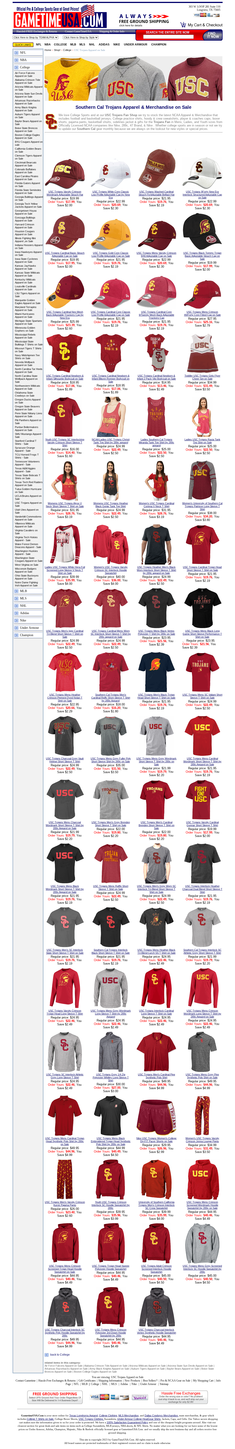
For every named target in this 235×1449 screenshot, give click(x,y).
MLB (73, 44)
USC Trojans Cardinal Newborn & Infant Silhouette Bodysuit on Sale (65, 377)
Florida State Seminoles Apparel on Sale (28, 191)
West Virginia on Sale (26, 564)
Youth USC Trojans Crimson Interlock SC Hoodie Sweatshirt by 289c (111, 1205)
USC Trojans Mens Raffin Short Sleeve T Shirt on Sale (110, 887)
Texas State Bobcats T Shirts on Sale (27, 477)
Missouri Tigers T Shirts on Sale (28, 350)
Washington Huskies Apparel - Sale (26, 552)
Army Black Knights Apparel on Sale (26, 109)
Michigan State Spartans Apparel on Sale (28, 322)
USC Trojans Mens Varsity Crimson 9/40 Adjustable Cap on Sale (156, 254)
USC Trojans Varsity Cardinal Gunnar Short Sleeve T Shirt (202, 824)
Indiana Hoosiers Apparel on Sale (29, 246)
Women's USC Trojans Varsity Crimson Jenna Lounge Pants (202, 1140)
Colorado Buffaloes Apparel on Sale (25, 171)
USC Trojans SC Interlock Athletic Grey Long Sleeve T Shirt (65, 1076)
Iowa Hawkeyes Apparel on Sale (28, 253)
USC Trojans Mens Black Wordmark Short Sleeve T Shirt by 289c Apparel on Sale (65, 889)
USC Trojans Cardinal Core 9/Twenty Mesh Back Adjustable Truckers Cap (156, 314)
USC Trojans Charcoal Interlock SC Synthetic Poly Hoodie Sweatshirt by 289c (65, 1332)
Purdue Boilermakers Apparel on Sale (26, 428)
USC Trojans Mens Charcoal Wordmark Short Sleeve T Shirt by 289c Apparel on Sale (65, 825)
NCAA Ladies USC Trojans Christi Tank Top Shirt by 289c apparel (110, 441)
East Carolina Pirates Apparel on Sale (26, 178)
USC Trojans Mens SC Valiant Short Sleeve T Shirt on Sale (202, 696)
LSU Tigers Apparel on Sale (27, 295)
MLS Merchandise (128, 1415)
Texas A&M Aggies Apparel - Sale (25, 470)
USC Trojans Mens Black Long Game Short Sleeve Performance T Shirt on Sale (202, 633)
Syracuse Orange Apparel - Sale (25, 449)
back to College (60, 1355)
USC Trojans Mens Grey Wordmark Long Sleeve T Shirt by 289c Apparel (111, 1013)
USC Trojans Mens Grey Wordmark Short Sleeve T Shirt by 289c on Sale (156, 761)
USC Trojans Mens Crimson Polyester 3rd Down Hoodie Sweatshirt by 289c (110, 1332)
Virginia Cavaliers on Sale (26, 532)
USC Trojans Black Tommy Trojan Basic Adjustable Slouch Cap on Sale (202, 256)
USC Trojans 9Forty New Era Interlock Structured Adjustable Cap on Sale (202, 194)
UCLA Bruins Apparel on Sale (28, 497)
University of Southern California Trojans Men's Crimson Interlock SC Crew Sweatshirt (156, 1205)
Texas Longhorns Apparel (83, 1415)
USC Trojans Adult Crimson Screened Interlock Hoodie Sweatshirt (156, 1268)
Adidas (104, 44)
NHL (92, 44)
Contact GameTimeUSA (78, 31)
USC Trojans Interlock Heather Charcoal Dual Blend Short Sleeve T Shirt (202, 889)
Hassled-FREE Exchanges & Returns (37, 31)
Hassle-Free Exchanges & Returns (57, 1380)
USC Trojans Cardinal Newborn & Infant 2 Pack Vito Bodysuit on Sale (156, 377)
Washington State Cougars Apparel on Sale (28, 559)
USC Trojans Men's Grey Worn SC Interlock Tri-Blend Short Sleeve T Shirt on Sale (156, 889)
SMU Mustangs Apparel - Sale (29, 435)
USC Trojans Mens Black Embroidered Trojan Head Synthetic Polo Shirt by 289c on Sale (111, 1141)
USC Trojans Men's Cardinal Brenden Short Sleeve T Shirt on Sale (156, 825)
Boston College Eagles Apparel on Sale (27, 136)
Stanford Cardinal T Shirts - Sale (25, 442)
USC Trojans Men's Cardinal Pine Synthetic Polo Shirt (156, 1076)
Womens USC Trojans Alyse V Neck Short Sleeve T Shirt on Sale (65, 505)
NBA (48, 44)
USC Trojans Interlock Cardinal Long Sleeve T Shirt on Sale (156, 1012)
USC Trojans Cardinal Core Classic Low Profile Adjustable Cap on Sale (110, 313)
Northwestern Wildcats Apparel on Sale (27, 387)
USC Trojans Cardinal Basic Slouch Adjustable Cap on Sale (64, 254)
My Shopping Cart (203, 1380)
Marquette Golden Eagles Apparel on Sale (27, 302)
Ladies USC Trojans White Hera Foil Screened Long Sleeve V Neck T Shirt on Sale (65, 570)
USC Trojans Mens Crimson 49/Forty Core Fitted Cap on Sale (202, 313)
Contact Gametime (26, 1380)
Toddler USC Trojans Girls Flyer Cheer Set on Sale (202, 377)
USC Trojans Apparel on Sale (28, 504)
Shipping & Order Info (111, 31)
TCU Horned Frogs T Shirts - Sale (27, 456)
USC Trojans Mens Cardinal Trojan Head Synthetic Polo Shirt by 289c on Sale (64, 1141)
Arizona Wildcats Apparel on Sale (28, 88)
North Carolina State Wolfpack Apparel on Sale (26, 379)
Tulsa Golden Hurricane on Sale (28, 490)
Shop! (57, 50)
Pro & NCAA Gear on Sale (175, 1380)
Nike (117, 44)
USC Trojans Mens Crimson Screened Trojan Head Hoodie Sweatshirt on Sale (65, 1268)
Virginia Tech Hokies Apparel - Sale (26, 539)
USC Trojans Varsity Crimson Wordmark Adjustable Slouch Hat (65, 193)
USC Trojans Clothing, (91, 1419)
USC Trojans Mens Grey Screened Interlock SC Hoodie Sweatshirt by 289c (202, 1268)
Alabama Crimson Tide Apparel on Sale (27, 81)
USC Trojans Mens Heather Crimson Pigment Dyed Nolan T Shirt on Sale (64, 697)
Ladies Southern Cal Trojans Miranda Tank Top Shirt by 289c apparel (156, 442)
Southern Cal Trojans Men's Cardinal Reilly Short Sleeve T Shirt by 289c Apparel (110, 697)
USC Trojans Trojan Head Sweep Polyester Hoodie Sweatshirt (110, 1267)
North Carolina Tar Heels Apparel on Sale (28, 370)
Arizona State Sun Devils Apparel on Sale (28, 95)
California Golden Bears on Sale (28, 150)
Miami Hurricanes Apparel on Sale (24, 315)
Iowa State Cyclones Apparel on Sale (26, 260)
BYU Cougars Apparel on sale (29, 143)
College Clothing (108, 1415)
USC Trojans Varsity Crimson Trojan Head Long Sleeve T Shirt (65, 1012)
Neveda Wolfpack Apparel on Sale (25, 363)
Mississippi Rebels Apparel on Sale (25, 336)
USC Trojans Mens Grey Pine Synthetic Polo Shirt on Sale (202, 1076)
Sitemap (164, 1384)
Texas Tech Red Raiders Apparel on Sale (29, 484)
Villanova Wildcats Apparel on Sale (25, 525)
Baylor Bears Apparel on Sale (28, 123)
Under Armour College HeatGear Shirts (139, 1419)
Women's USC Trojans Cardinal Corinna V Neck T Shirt (156, 505)
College (60, 44)
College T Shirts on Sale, (40, 1419)
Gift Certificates (87, 1380)
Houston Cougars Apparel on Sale (25, 233)
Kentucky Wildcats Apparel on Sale (25, 281)
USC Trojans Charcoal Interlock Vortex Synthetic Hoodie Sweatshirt (156, 1331)
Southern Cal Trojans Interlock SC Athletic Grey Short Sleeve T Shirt (202, 951)
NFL (38, 44)
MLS (82, 44)
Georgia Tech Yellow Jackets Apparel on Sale (28, 205)
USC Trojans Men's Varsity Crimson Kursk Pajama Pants (65, 1203)
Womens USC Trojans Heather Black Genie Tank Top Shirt (110, 505)
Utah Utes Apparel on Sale (27, 511)
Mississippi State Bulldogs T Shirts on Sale (29, 343)
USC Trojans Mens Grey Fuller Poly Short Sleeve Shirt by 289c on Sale (111, 760)
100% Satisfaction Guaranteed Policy (127, 1422)
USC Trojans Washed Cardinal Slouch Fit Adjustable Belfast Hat (156, 193)
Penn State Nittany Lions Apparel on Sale (28, 415)
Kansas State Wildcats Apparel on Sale (27, 274)
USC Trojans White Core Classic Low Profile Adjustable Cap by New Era (110, 194)
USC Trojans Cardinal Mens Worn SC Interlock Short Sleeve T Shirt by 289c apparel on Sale (111, 633)
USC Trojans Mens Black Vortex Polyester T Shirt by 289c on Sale (156, 632)
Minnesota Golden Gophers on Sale (25, 329)
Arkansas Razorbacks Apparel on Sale (27, 102)
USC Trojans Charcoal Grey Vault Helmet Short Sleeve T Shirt (65, 760)
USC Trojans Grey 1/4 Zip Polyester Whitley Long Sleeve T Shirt (111, 1077)
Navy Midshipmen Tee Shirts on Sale (27, 357)
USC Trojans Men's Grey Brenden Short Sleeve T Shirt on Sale (111, 824)
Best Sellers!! (150, 1380)
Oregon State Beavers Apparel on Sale (27, 408)
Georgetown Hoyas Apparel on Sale (26, 212)
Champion (158, 44)
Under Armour (136, 44)
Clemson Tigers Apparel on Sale (28, 157)
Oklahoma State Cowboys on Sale (24, 394)
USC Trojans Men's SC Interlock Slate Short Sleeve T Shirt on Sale (65, 951)
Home (48, 50)
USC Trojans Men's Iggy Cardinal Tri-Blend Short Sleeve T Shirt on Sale (64, 633)
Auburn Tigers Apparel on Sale (27, 116)
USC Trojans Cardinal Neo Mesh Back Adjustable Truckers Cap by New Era (65, 314)
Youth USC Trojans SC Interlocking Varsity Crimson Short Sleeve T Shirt (64, 442)
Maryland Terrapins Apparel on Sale (25, 308)
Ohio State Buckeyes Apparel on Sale (27, 577)
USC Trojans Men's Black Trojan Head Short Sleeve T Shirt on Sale (156, 696)
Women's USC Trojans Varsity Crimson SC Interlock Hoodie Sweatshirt (111, 570)
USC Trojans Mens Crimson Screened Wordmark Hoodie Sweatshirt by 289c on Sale (202, 1205)
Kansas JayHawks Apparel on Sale (25, 267)
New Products (132, 1380)
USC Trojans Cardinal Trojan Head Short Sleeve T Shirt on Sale (202, 568)
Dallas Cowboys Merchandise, (162, 1415)
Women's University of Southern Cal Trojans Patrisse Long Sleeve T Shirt (202, 506)
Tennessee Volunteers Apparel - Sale (27, 463)
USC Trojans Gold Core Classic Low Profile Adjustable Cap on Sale (111, 254)
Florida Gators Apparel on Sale (27, 184)
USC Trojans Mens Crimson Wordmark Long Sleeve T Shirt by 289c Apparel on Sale (202, 1013)
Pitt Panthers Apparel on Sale (28, 422)
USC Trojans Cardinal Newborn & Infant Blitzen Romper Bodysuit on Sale (110, 378)
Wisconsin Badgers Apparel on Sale (25, 570)
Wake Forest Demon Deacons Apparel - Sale (28, 545)
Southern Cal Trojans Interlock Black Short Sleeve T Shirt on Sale (111, 951)
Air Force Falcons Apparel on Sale (25, 74)
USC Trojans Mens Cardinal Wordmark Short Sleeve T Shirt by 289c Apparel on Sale (202, 761)
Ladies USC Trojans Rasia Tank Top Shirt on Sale (202, 441)
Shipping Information (110, 1380)
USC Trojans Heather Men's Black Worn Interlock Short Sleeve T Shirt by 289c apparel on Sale (156, 570)
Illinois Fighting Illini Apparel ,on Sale (25, 240)
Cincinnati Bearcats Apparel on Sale (25, 164)
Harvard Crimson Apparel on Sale (24, 226)
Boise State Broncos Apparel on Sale (26, 129)
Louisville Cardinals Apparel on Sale (25, 288)
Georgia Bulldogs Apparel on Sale (29, 198)
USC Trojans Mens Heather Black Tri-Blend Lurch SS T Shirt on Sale (156, 951)
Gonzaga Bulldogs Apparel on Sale (25, 219)
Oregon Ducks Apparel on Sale (27, 401)
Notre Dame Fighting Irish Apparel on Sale (26, 584)
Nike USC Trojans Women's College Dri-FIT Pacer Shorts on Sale (156, 1140)
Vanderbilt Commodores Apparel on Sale (28, 518)
